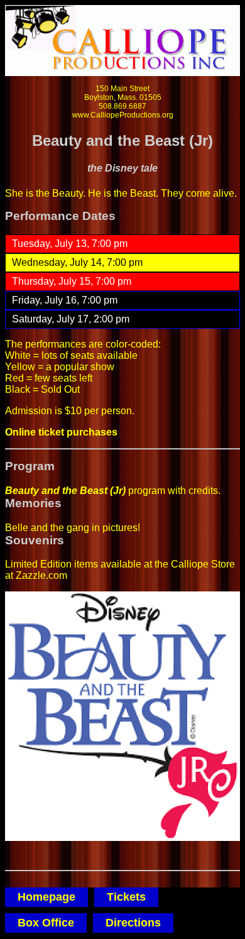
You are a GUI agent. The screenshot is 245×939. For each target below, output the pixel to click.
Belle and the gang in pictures (71, 527)
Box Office (46, 922)
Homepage (46, 897)
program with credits (111, 490)
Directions (133, 922)
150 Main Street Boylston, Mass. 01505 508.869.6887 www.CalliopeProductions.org (122, 101)
